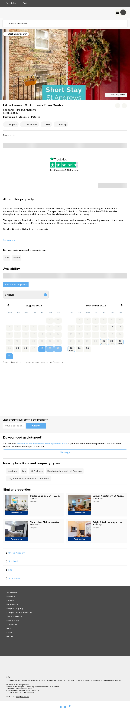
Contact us (11, 624)
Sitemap (10, 636)
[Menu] (121, 12)
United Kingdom (16, 552)
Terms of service (14, 616)
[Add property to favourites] (117, 105)
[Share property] (124, 105)
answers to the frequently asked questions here (42, 443)
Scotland (12, 470)
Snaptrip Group (22, 697)
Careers (10, 600)
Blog (8, 628)
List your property (14, 608)
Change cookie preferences (19, 612)
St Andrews (37, 470)
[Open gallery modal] (65, 64)
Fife (24, 470)
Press (9, 632)
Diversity (10, 596)
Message (65, 452)
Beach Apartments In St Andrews (64, 470)
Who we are (11, 592)
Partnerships (12, 604)
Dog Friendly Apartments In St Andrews (28, 478)
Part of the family (17, 3)
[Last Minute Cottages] (12, 12)
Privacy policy (12, 620)
